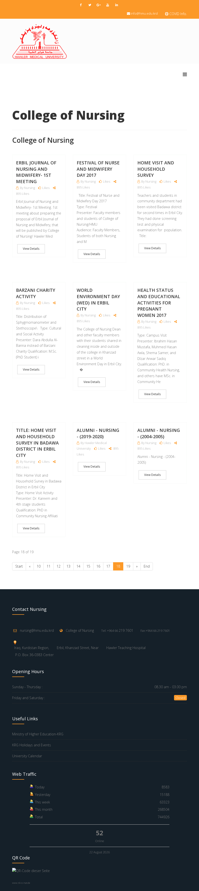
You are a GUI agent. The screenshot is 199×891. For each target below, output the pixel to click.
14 (78, 566)
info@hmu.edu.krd (144, 13)
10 (39, 566)
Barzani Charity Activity (35, 293)
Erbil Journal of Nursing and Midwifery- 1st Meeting (36, 172)
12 (58, 566)
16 (98, 566)
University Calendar (27, 756)
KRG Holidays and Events (31, 745)
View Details (31, 249)
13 (68, 566)
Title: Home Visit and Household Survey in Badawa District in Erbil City (37, 442)
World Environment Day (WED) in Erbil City (98, 299)
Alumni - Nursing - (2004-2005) (158, 433)
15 (88, 566)
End (147, 566)
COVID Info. (177, 13)
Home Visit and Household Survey (155, 169)
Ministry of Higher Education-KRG (37, 734)
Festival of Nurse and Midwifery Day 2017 (98, 169)
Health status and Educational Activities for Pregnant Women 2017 (158, 302)
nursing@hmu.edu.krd (37, 630)
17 (108, 566)
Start (19, 566)
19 (128, 566)
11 (48, 566)
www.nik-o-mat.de (21, 882)
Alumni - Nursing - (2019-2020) (98, 433)
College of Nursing (80, 630)
